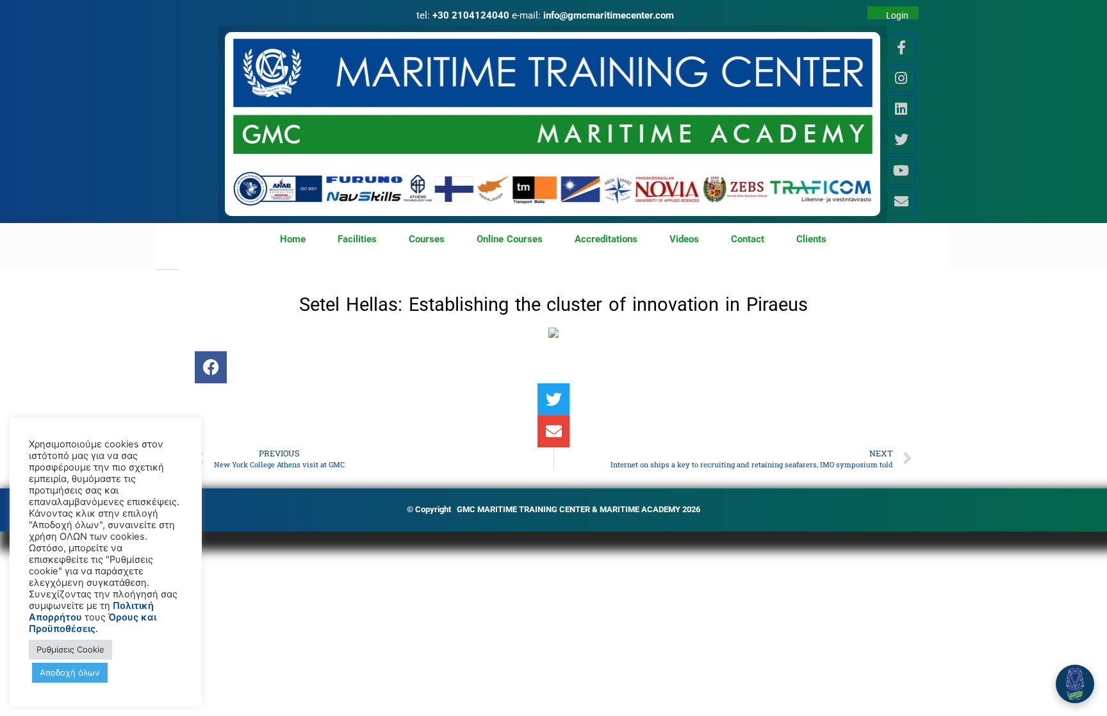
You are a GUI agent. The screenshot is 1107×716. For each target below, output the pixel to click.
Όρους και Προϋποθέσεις (92, 623)
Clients (811, 239)
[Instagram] (901, 78)
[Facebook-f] (901, 47)
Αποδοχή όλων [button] (70, 672)
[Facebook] (211, 367)
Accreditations (606, 239)
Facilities (357, 239)
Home (293, 239)
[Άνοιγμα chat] (1075, 684)
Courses (427, 239)
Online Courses (510, 239)
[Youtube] (901, 170)
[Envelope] (901, 201)
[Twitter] (901, 140)
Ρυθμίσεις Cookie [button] (70, 649)
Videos (684, 239)
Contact (747, 239)
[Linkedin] (901, 109)
